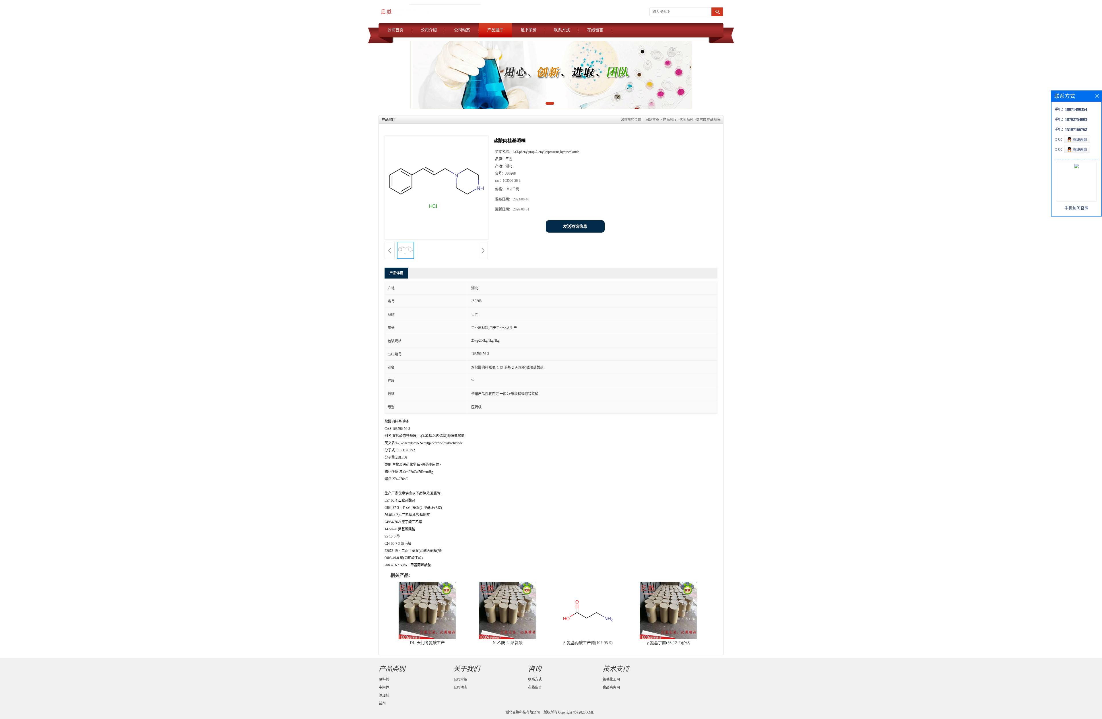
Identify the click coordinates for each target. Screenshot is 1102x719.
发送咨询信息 (575, 226)
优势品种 (686, 120)
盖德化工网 (611, 679)
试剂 (382, 703)
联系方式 (562, 30)
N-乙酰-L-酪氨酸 (508, 643)
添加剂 (384, 695)
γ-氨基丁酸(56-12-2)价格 (668, 643)
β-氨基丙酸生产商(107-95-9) (588, 643)
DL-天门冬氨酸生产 (427, 643)
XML (590, 712)
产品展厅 (495, 30)
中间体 (384, 687)
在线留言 (595, 30)
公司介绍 (429, 30)
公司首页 (395, 30)
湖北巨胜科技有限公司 (522, 712)
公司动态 (462, 30)
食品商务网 (611, 687)
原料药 (384, 679)
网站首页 (652, 120)
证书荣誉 (529, 30)
